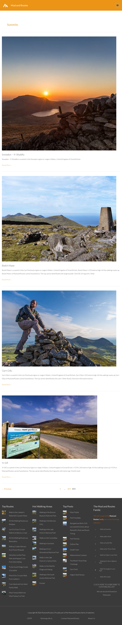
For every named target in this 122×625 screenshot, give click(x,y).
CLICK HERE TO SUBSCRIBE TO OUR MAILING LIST (107, 585)
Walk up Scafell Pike (105, 543)
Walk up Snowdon (105, 529)
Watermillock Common (78, 555)
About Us (91, 618)
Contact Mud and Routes (70, 618)
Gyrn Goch (74, 569)
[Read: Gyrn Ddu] (59, 328)
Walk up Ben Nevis (105, 536)
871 (69, 489)
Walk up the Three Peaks (107, 549)
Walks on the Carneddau (48, 538)
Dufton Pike (74, 544)
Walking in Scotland (46, 543)
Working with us (46, 618)
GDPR (29, 618)
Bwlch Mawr (8, 265)
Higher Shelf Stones (77, 575)
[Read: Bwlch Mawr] (59, 218)
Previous (6, 489)
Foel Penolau (74, 539)
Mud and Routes (19, 5)
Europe (42, 583)
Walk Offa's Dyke (105, 577)
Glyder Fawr (74, 550)
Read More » (6, 165)
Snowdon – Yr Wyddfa (13, 154)
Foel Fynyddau (75, 518)
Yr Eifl (5, 462)
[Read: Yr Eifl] (49, 427)
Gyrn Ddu (7, 370)
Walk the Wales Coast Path (108, 555)
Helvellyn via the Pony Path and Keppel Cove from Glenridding (17, 558)
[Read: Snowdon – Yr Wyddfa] (59, 93)
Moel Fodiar (74, 512)
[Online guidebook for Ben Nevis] (95, 536)
